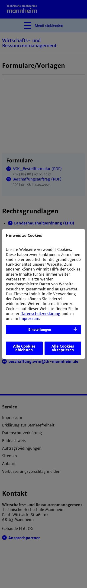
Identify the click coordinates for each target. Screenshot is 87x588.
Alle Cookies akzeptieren (63, 348)
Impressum (29, 318)
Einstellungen (39, 329)
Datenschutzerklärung (40, 313)
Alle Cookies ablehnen (24, 348)
